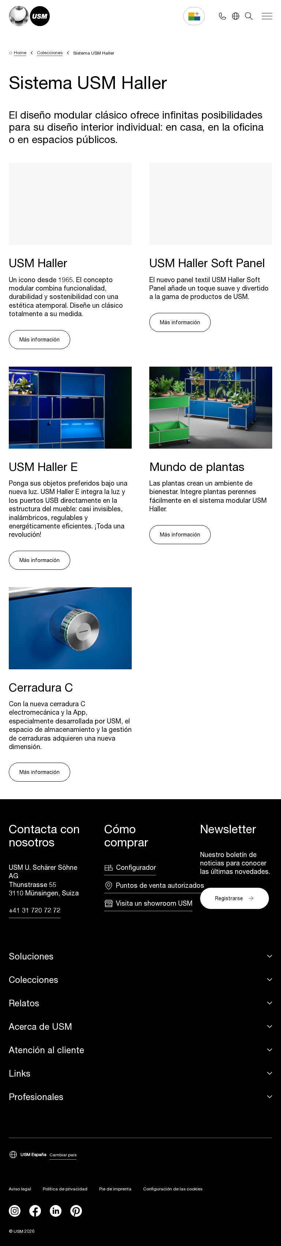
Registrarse (229, 898)
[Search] (248, 16)
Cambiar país (62, 1154)
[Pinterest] (76, 1211)
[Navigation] (267, 16)
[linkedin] (55, 1211)
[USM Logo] (29, 16)
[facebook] (35, 1211)
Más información (39, 339)
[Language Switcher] (235, 16)
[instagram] (14, 1211)
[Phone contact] (222, 16)
